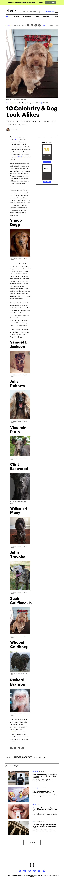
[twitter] (32, 25)
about (18, 875)
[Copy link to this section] (28, 219)
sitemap (32, 876)
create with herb (46, 875)
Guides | (35, 771)
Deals (37, 16)
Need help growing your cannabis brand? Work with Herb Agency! (25, 2)
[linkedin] (39, 25)
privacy (7, 875)
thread (15, 732)
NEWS (8, 16)
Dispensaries (27, 16)
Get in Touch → (50, 2)
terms (12, 875)
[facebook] (28, 25)
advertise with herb (49, 11)
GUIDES (56, 16)
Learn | (35, 804)
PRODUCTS (46, 16)
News (13, 103)
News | (35, 821)
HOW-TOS (16, 16)
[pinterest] (35, 25)
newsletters (55, 875)
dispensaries (24, 875)
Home (7, 103)
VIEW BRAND (47, 162)
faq (15, 875)
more (32, 842)
